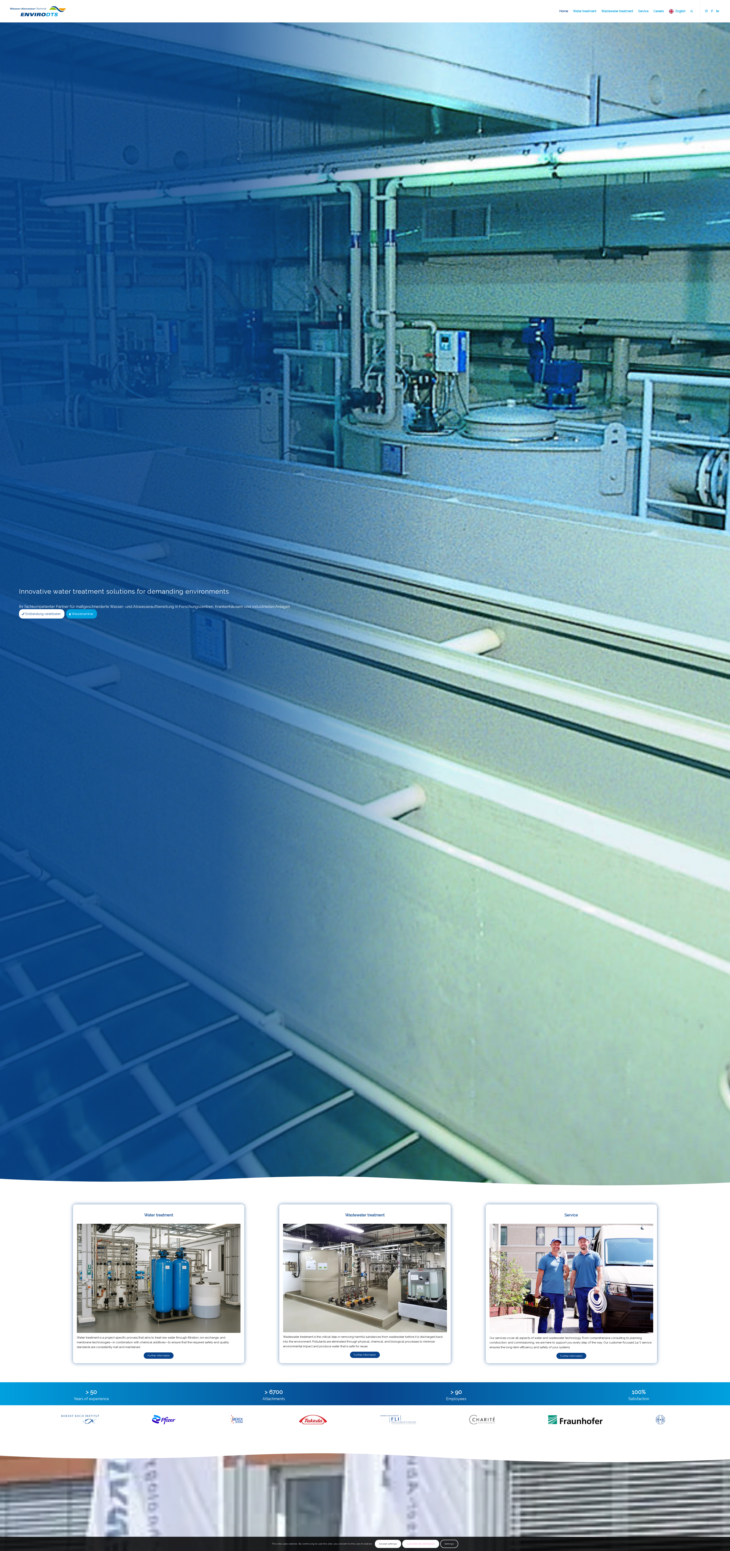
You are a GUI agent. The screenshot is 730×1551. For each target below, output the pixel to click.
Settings (449, 1543)
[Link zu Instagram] (706, 11)
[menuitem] (564, 11)
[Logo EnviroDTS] (38, 11)
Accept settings (388, 1543)
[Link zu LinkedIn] (717, 11)
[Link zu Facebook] (712, 11)
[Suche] (691, 11)
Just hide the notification (420, 1543)
